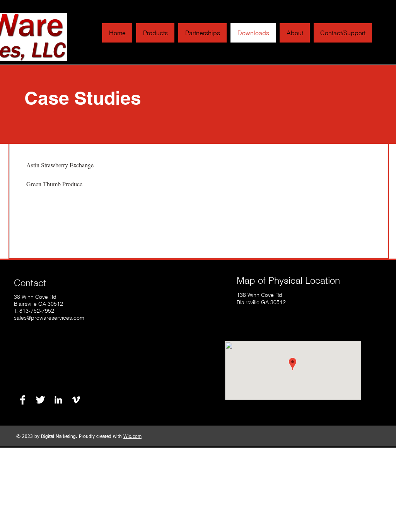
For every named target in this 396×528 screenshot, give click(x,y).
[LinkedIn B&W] (58, 400)
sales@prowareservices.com (49, 317)
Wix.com (132, 436)
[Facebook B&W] (22, 400)
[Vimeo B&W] (76, 400)
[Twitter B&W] (40, 400)
